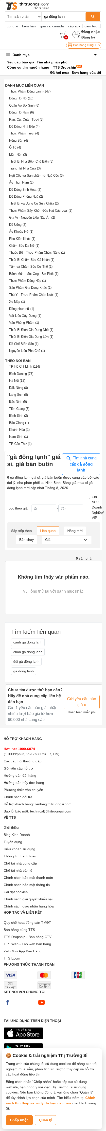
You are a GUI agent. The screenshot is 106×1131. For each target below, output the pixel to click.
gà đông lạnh (23, 671)
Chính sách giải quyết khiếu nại (28, 899)
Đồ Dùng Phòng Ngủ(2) (26, 196)
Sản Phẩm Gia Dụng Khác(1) (30, 287)
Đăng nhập (90, 32)
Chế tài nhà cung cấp (20, 863)
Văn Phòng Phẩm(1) (24, 322)
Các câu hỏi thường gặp (22, 761)
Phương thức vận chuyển (23, 790)
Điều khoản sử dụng (19, 849)
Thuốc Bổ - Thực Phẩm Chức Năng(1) (37, 252)
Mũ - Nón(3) (18, 154)
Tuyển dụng (13, 842)
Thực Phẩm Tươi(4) (24, 133)
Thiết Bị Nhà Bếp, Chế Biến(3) (31, 161)
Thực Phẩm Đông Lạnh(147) (30, 91)
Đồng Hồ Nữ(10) (21, 98)
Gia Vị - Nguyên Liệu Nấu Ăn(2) (32, 217)
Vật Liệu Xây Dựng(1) (25, 316)
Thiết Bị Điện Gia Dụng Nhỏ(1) (31, 330)
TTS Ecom (12, 958)
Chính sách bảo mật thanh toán (28, 878)
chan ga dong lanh (27, 652)
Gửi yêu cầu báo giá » (81, 702)
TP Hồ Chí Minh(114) (24, 366)
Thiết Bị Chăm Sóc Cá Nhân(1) (31, 260)
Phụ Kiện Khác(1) (22, 239)
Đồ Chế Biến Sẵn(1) (23, 344)
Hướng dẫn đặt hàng (20, 775)
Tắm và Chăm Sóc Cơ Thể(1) (31, 266)
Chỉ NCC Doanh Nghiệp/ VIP (98, 507)
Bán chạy (26, 540)
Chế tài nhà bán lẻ (18, 870)
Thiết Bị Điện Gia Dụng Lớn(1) (31, 337)
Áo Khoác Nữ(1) (21, 231)
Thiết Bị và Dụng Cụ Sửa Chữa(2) (34, 203)
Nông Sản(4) (18, 140)
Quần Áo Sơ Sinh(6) (24, 105)
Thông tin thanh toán (20, 856)
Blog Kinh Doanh (17, 835)
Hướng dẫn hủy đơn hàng (24, 783)
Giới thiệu (11, 827)
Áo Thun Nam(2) (21, 182)
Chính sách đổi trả (18, 797)
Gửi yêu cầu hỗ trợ (18, 768)
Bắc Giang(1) (19, 423)
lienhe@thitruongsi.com (53, 804)
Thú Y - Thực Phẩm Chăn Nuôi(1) (33, 295)
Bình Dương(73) (21, 374)
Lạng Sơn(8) (18, 394)
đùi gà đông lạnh (26, 661)
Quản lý (45, 1120)
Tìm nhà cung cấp (83, 464)
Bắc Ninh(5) (18, 401)
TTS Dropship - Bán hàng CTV (28, 937)
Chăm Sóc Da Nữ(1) (24, 245)
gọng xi (12, 26)
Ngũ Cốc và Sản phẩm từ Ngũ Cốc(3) (36, 175)
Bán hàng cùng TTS (86, 45)
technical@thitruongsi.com (50, 811)
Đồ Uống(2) (17, 224)
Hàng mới (75, 531)
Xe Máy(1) (17, 301)
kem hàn (29, 26)
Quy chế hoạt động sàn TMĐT (27, 922)
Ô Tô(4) (15, 147)
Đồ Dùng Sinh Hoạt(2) (25, 189)
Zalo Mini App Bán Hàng (22, 951)
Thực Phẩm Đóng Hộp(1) (27, 281)
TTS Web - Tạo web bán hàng (27, 944)
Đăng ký (88, 37)
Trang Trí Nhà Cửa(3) (25, 168)
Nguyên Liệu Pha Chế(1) (27, 351)
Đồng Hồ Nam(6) (21, 112)
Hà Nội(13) (17, 380)
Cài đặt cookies (16, 892)
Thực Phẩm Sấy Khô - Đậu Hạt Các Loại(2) (40, 210)
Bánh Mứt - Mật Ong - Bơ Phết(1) (33, 274)
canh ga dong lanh (27, 642)
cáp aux (74, 26)
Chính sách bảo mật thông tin (27, 885)
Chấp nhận (19, 1120)
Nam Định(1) (18, 436)
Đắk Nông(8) (18, 388)
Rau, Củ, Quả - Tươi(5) (26, 119)
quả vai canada (52, 26)
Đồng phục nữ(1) (21, 309)
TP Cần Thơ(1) (20, 444)
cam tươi (91, 26)
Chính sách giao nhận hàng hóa (29, 906)
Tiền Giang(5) (19, 409)
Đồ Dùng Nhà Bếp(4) (24, 126)
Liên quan (48, 531)
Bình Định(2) (18, 415)
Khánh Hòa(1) (19, 430)
